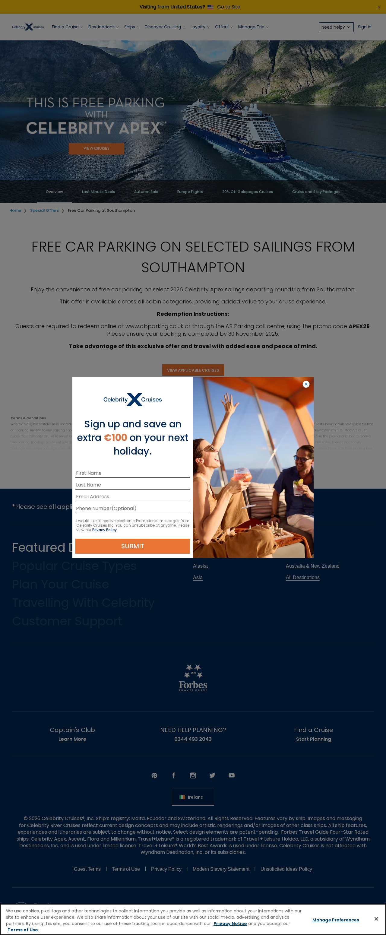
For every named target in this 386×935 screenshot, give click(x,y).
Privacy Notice (230, 924)
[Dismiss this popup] (306, 384)
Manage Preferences (335, 920)
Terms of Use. (23, 930)
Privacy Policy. (105, 529)
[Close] (376, 918)
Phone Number (93, 509)
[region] (193, 919)
